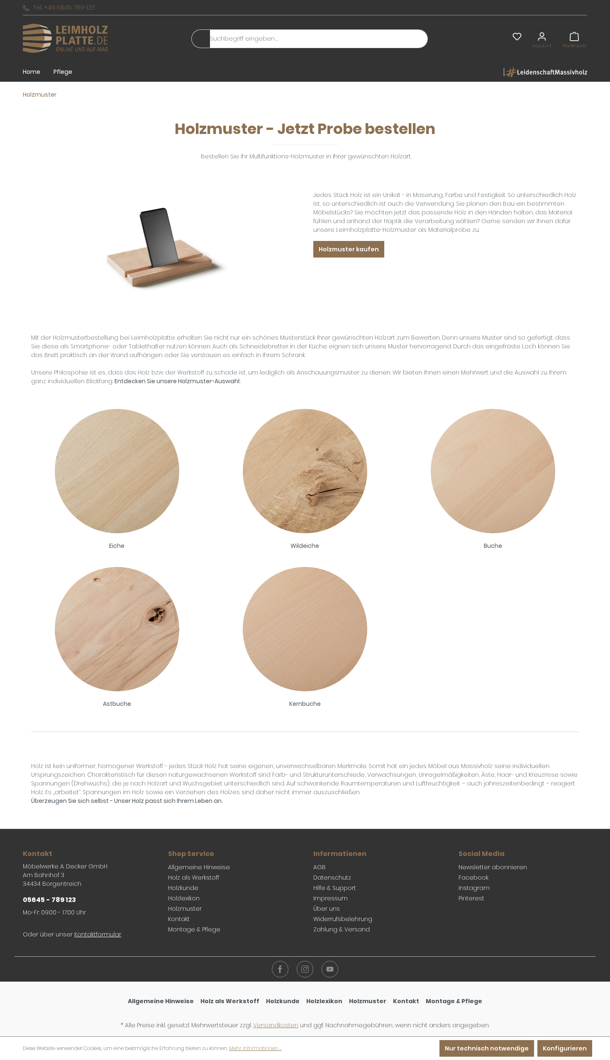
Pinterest (471, 898)
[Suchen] (200, 38)
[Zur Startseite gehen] (65, 39)
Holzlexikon (184, 898)
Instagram (474, 888)
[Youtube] (330, 969)
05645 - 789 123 (49, 899)
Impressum (330, 898)
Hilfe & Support (334, 888)
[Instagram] (305, 969)
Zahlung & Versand (341, 929)
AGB (319, 867)
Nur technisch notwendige (487, 1048)
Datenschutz (332, 877)
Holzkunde (183, 888)
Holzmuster (185, 908)
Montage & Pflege (194, 929)
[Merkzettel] (517, 36)
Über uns (326, 908)
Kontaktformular (97, 934)
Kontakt (179, 919)
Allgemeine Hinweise (199, 867)
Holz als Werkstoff (193, 877)
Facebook (473, 877)
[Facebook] (280, 969)
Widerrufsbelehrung (342, 919)
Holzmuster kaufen (349, 249)
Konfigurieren (565, 1048)
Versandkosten (275, 1025)
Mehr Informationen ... (255, 1048)
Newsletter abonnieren (493, 867)
